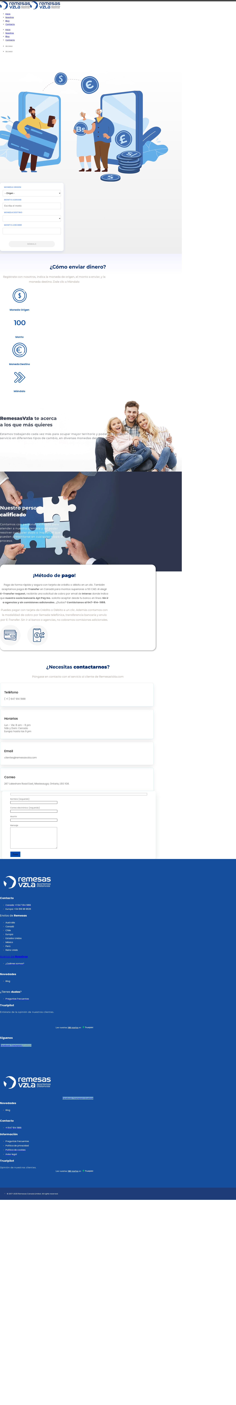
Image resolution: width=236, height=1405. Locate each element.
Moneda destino (13, 212)
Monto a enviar (12, 199)
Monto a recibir (13, 225)
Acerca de (14, 956)
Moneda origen (12, 187)
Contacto (10, 24)
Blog (7, 21)
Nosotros (9, 17)
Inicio (7, 14)
